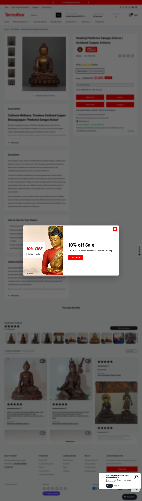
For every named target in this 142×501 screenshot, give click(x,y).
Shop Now (76, 257)
